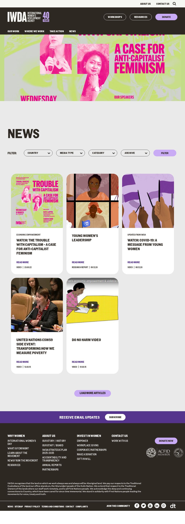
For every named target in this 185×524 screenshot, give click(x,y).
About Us (145, 3)
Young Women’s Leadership (85, 237)
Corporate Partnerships (92, 449)
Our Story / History (54, 440)
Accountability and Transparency (54, 459)
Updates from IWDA (137, 234)
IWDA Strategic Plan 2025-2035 (54, 451)
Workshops (115, 17)
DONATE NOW (166, 440)
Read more (22, 262)
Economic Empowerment (28, 234)
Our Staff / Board (52, 445)
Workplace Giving (88, 445)
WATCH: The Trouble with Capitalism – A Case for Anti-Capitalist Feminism (36, 246)
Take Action (57, 31)
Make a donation (87, 454)
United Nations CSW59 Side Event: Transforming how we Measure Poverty (35, 346)
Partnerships (50, 469)
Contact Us (162, 3)
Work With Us (120, 440)
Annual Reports (51, 465)
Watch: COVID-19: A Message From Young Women (145, 244)
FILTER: (12, 153)
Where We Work (34, 31)
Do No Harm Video (86, 339)
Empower (82, 440)
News (72, 31)
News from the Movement (23, 460)
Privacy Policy (32, 506)
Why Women (16, 435)
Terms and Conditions (53, 506)
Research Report (80, 267)
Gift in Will (84, 458)
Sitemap (19, 506)
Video (19, 267)
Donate (166, 17)
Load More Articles (93, 393)
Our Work (13, 31)
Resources (140, 17)
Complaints (82, 506)
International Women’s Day (22, 442)
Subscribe (115, 417)
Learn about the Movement (17, 454)
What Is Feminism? (18, 448)
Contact (70, 506)
